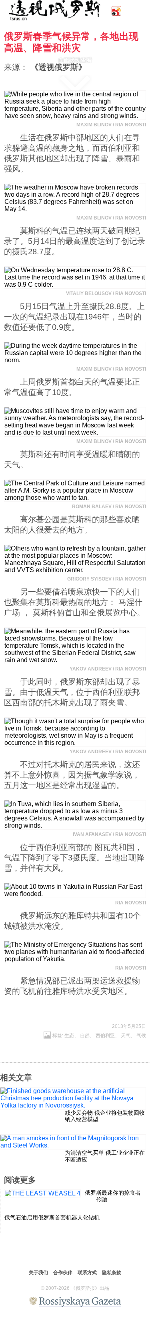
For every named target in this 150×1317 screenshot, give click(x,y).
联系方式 (87, 1272)
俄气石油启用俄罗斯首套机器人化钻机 (52, 1217)
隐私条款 (111, 1272)
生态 (69, 1035)
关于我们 (38, 1272)
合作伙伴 (62, 1272)
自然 (85, 1035)
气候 (141, 1035)
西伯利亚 (105, 1035)
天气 (125, 1035)
